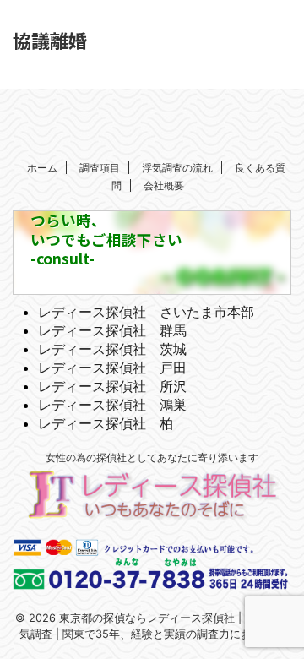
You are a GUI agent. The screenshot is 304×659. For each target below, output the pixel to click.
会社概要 (164, 185)
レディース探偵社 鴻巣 (112, 404)
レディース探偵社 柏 (105, 423)
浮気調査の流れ (177, 167)
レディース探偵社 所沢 (112, 386)
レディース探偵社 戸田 (112, 367)
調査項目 (99, 167)
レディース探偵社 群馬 (112, 330)
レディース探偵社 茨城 (112, 348)
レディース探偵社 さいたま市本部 (146, 311)
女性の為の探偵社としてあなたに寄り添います (152, 457)
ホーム (42, 167)
